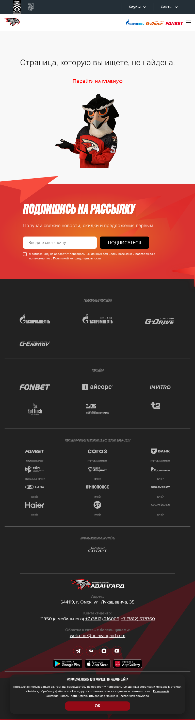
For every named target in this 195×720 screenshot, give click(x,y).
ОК (97, 706)
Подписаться (124, 242)
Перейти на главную (98, 81)
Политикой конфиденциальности (77, 258)
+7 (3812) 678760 (138, 618)
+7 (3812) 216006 (102, 618)
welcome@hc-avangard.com (97, 635)
